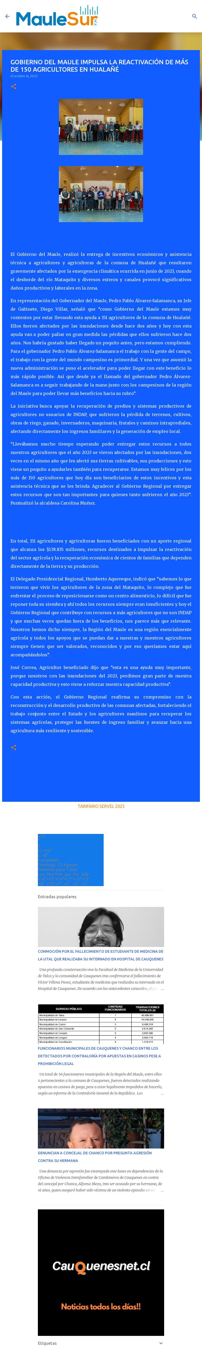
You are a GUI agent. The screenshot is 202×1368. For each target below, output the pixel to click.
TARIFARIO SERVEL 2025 (101, 806)
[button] (14, 86)
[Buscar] (194, 16)
